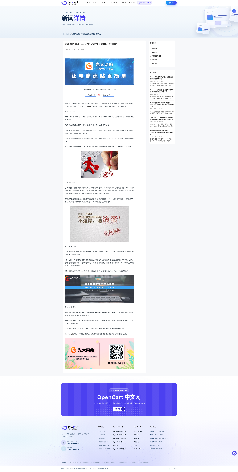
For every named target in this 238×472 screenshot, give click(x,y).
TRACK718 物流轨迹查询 (143, 462)
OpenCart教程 (138, 431)
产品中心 (105, 3)
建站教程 (154, 60)
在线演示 (171, 3)
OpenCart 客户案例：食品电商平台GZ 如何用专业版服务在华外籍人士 (162, 91)
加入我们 (136, 445)
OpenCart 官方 (105, 462)
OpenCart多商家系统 (119, 438)
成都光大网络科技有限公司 (79, 468)
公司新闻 (154, 48)
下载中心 (96, 3)
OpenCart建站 (69, 334)
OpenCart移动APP (118, 442)
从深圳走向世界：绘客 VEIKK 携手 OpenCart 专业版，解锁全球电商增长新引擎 (162, 104)
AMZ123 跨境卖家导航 (122, 462)
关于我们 (136, 442)
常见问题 (136, 435)
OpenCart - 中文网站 (91, 468)
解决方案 (114, 3)
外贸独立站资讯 (156, 56)
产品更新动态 (137, 449)
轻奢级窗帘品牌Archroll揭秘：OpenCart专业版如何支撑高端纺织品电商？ (161, 132)
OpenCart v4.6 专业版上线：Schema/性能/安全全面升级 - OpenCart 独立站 (161, 118)
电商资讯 (68, 34)
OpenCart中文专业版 (119, 435)
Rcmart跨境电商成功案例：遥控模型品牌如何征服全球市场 (161, 78)
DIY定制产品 (116, 445)
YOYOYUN (113, 462)
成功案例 (123, 3)
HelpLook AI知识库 (73, 462)
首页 (88, 3)
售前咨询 (119, 409)
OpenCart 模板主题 (95, 462)
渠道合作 (136, 438)
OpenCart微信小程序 (119, 449)
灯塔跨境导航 (133, 462)
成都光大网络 (88, 106)
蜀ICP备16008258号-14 (102, 468)
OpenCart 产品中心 (84, 462)
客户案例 (154, 63)
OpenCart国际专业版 (119, 431)
